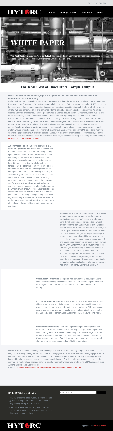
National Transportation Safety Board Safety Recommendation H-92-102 (49, 368)
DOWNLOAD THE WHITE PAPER (23, 138)
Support (86, 12)
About (52, 12)
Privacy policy (100, 425)
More (99, 12)
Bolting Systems (68, 12)
